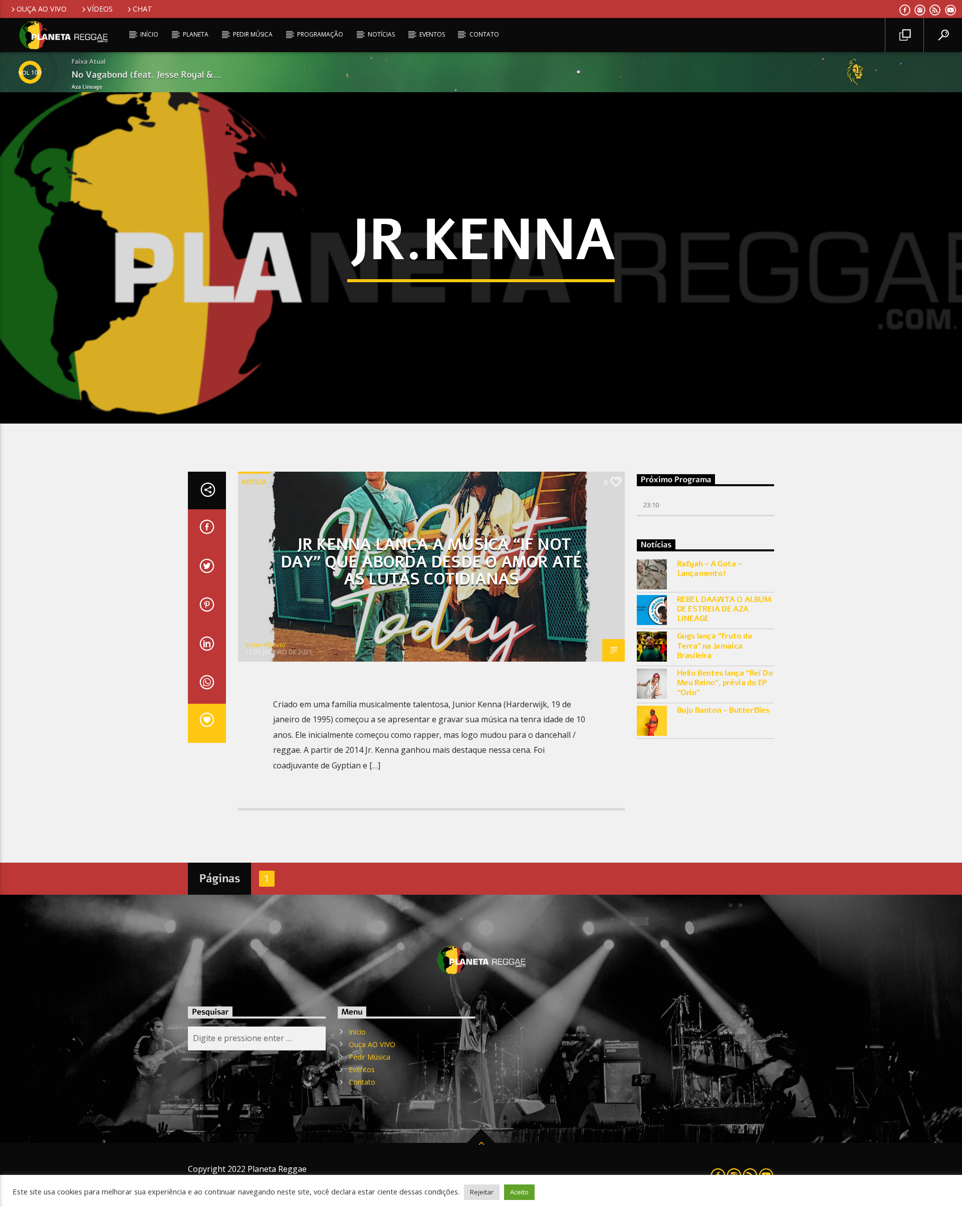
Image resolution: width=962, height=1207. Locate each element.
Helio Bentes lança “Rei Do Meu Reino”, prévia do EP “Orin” (725, 683)
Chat (142, 9)
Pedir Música (253, 34)
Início (149, 34)
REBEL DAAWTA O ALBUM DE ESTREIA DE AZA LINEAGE (724, 609)
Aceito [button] (519, 1191)
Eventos (432, 34)
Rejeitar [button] (482, 1191)
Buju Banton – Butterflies (723, 710)
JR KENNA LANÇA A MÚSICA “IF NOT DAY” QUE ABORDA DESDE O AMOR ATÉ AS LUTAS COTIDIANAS (431, 562)
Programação (320, 34)
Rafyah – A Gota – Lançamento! (709, 568)
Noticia (254, 481)
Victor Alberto (265, 644)
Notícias (381, 34)
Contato (484, 34)
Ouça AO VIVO (42, 9)
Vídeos (100, 9)
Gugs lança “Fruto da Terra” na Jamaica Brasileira (714, 646)
